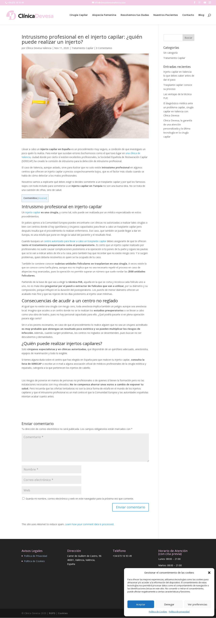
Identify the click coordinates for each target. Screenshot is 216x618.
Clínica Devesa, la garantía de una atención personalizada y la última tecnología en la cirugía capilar (177, 128)
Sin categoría (170, 52)
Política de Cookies (158, 611)
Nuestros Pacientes (165, 15)
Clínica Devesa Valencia (38, 48)
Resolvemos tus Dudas (135, 15)
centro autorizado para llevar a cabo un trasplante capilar (75, 241)
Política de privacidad (179, 611)
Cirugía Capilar (79, 15)
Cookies (63, 613)
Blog (201, 15)
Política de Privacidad (35, 555)
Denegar (169, 604)
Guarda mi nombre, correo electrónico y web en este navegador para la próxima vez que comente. (80, 498)
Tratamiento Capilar (82, 48)
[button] (209, 572)
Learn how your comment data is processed (89, 524)
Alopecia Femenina (104, 15)
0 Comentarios (104, 48)
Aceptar (140, 604)
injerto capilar (32, 212)
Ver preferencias (197, 604)
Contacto (188, 15)
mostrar (42, 198)
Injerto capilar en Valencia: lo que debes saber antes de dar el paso (178, 75)
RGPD (52, 613)
